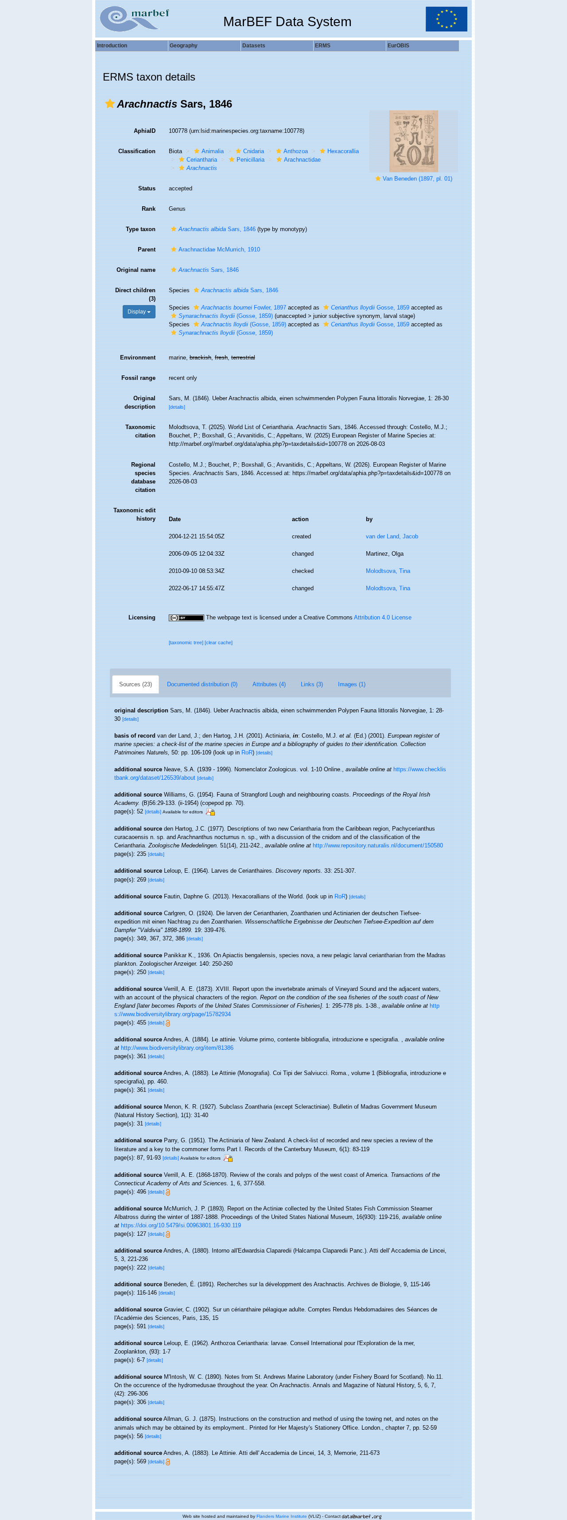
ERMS (322, 46)
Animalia (213, 151)
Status (146, 188)
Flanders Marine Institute (281, 1516)
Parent (146, 249)
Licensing (141, 617)
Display (137, 312)
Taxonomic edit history (134, 514)
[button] (110, 103)
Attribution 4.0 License (383, 617)
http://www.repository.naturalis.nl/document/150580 (378, 845)
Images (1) (351, 684)
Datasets (253, 46)
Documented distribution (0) (202, 684)
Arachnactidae (302, 159)
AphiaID (144, 131)
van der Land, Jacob (392, 536)
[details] (177, 407)
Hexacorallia (343, 151)
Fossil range (138, 378)
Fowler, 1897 (243, 307)
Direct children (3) (135, 294)
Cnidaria (253, 151)
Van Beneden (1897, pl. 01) (417, 178)
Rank (148, 208)
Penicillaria (250, 159)
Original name (136, 270)
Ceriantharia (201, 159)
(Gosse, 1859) (226, 316)
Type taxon (140, 229)
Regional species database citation (143, 477)
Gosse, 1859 (370, 307)
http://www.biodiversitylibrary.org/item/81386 (177, 1047)
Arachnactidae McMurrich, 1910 (219, 249)
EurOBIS (398, 46)
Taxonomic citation (140, 431)
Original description (139, 402)
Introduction (112, 46)
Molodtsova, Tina (388, 571)
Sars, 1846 (217, 229)
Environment (137, 357)
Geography (184, 46)
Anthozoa (296, 151)
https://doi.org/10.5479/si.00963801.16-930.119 (181, 1225)
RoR (246, 752)
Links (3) (312, 684)
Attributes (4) (269, 684)
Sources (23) (135, 684)
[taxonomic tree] (187, 642)
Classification (136, 151)
